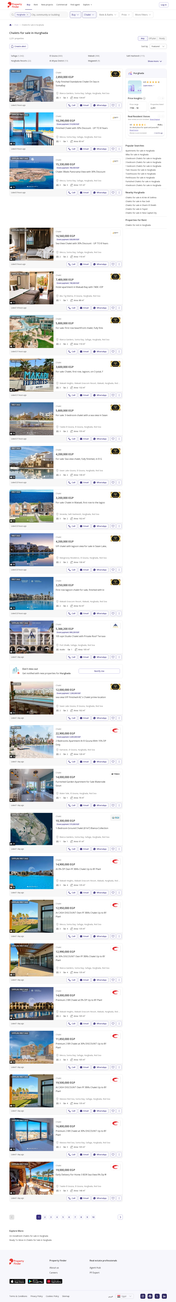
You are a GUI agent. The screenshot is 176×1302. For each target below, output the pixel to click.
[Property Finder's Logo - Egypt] (15, 5)
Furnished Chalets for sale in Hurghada (143, 181)
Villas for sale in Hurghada (137, 154)
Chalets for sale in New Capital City (141, 213)
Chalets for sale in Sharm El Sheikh (141, 205)
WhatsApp (102, 105)
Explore (86, 4)
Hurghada (21, 14)
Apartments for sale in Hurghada (140, 150)
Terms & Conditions (18, 1296)
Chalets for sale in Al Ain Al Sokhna (141, 197)
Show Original (155, 119)
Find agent (75, 4)
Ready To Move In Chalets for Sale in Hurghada (30, 1240)
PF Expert (94, 1272)
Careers (54, 1272)
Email (86, 105)
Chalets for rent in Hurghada (138, 225)
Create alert (20, 46)
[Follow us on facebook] (150, 1296)
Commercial (61, 4)
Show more (153, 61)
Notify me (99, 671)
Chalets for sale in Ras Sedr (138, 201)
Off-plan (152, 38)
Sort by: (144, 46)
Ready (162, 38)
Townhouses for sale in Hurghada (141, 173)
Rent (36, 4)
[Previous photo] (11, 85)
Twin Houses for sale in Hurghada (141, 170)
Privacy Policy (37, 1296)
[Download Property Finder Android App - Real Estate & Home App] (36, 1281)
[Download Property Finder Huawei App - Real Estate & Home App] (54, 1281)
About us (54, 1267)
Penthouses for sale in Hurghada (140, 177)
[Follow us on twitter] (157, 1296)
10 (93, 1217)
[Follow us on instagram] (142, 1296)
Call (73, 105)
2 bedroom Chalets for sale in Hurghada (143, 158)
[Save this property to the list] (113, 105)
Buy (28, 4)
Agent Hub (95, 1267)
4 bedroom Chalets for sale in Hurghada (143, 185)
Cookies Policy (52, 1296)
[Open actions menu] (119, 105)
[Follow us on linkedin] (164, 1296)
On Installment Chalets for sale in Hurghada (28, 1236)
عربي (110, 1296)
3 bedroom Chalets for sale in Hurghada (143, 162)
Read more (134, 130)
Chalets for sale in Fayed (136, 209)
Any (143, 38)
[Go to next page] (120, 1217)
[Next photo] (51, 85)
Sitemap (65, 1296)
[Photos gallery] (31, 85)
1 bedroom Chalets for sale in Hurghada (143, 166)
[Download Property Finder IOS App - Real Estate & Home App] (17, 1281)
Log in (164, 4)
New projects (47, 4)
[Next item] (162, 98)
